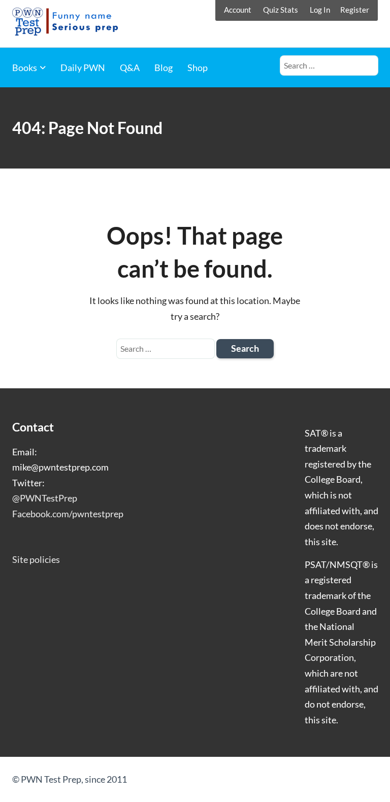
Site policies (36, 559)
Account (237, 9)
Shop (197, 67)
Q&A (130, 67)
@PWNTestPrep (44, 498)
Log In (320, 9)
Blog (163, 67)
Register (354, 9)
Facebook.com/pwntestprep (67, 513)
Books (24, 67)
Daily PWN (82, 67)
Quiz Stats (280, 9)
